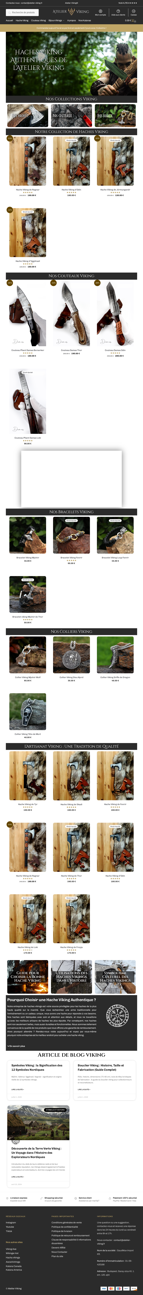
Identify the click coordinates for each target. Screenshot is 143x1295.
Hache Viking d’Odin (71, 189)
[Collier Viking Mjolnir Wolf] (27, 654)
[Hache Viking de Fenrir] (115, 775)
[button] (50, 1046)
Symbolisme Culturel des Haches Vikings (115, 977)
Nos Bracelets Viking (71, 512)
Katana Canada (14, 1266)
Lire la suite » (17, 1090)
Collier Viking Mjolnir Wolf (27, 677)
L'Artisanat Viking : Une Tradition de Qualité (71, 746)
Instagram (11, 1222)
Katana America (14, 1270)
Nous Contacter (59, 1252)
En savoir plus (17, 1046)
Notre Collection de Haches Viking (71, 131)
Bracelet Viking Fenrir (71, 557)
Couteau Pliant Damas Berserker (27, 350)
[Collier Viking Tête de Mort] (27, 711)
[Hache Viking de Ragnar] (27, 161)
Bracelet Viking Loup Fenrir (115, 557)
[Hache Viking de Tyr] (27, 775)
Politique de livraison (62, 1231)
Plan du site (57, 1256)
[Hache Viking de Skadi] (71, 775)
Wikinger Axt (12, 1253)
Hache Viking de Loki (28, 947)
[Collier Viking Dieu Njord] (71, 654)
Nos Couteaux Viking (71, 276)
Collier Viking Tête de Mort (28, 734)
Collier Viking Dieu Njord (71, 677)
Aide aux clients (118, 15)
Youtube (10, 1227)
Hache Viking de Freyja (71, 947)
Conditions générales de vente (67, 1222)
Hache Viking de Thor (71, 876)
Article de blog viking (71, 1055)
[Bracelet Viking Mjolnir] (27, 535)
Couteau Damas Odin (115, 350)
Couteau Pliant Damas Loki (28, 438)
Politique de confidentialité (65, 1227)
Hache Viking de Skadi (71, 804)
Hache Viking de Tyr (27, 804)
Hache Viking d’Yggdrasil (28, 261)
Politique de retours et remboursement (71, 1235)
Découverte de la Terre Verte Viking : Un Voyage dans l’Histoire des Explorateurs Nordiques (36, 1153)
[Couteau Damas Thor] (71, 313)
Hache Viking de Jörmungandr (115, 189)
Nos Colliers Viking (71, 631)
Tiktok (9, 1231)
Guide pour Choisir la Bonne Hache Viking (28, 977)
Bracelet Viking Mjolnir (27, 557)
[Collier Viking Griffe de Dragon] (115, 654)
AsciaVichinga (13, 1262)
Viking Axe (11, 1249)
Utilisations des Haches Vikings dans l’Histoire (71, 977)
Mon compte (100, 15)
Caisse (134, 15)
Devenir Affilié (58, 1247)
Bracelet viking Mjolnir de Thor (27, 617)
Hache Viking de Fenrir (115, 804)
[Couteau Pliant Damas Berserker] (27, 313)
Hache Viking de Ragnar (28, 189)
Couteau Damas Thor (71, 350)
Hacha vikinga (13, 1257)
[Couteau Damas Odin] (115, 313)
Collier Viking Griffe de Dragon (115, 677)
